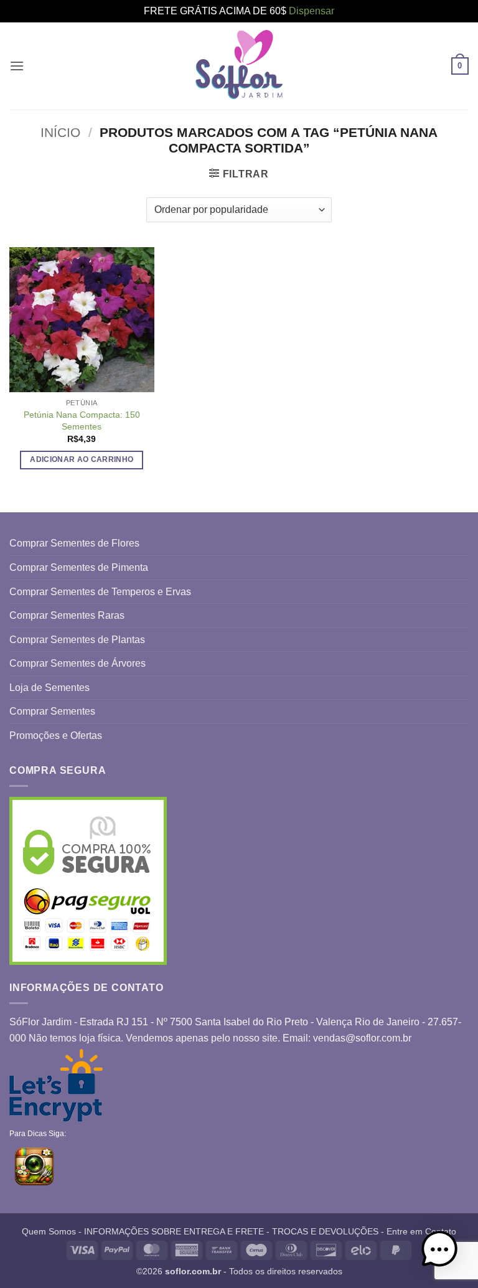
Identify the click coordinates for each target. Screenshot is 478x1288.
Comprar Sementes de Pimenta (78, 567)
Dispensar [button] (311, 11)
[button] (16, 65)
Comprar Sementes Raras (66, 615)
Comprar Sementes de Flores (74, 543)
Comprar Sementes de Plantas (77, 639)
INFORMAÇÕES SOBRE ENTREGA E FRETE (174, 1231)
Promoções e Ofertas (55, 735)
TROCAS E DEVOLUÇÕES (325, 1231)
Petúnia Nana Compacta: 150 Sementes (82, 420)
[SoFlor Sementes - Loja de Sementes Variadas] (239, 65)
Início (60, 132)
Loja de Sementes (49, 687)
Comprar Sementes (52, 711)
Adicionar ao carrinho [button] (81, 459)
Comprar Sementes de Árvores (77, 663)
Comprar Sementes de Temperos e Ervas (100, 591)
